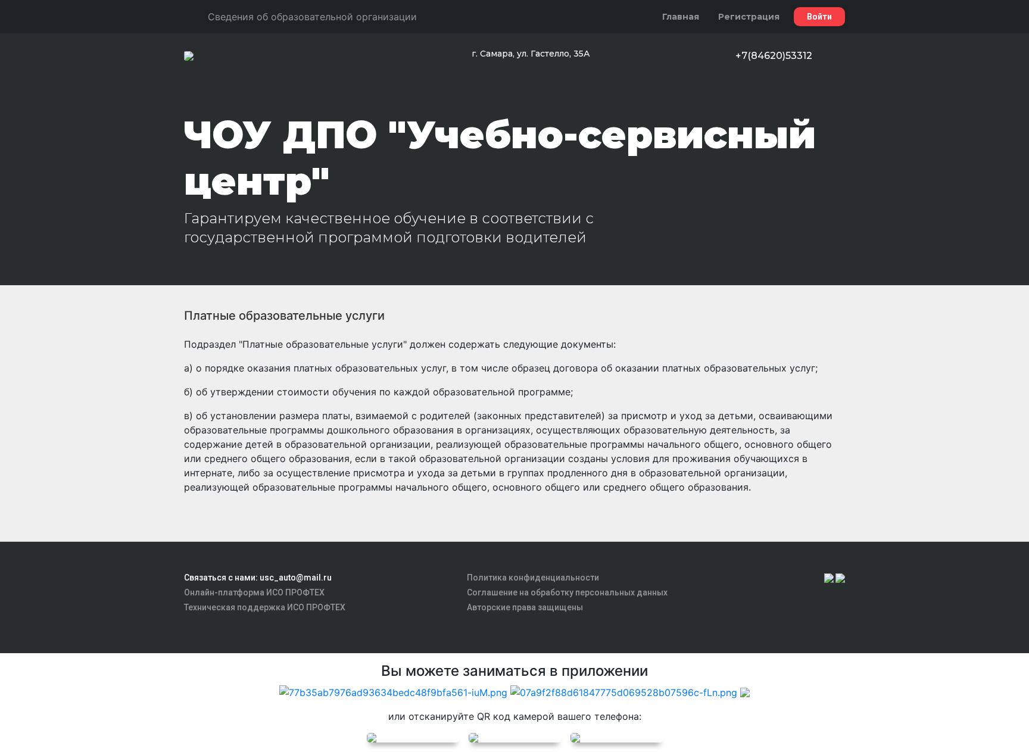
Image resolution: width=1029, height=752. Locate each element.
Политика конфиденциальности (533, 577)
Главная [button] (680, 16)
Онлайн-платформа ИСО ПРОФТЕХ (254, 592)
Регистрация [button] (748, 16)
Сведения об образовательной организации (312, 17)
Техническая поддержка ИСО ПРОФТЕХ (264, 607)
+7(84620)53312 (773, 55)
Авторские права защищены (525, 607)
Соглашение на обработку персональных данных (567, 592)
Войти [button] (819, 16)
